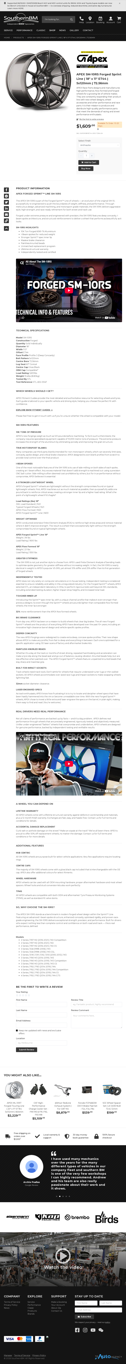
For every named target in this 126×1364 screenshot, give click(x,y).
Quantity (82, 151)
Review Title (77, 1000)
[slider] (69, 995)
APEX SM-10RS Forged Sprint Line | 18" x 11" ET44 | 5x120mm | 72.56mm (61, 38)
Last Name (21, 1010)
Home (7, 38)
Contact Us (56, 1311)
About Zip (56, 1308)
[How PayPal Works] (39, 1339)
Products (18, 38)
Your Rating (22, 992)
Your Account (58, 1305)
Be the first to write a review (91, 119)
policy (107, 1322)
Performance (24, 30)
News (62, 30)
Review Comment (80, 1010)
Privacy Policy (10, 1305)
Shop (52, 30)
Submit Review (26, 1050)
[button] (110, 20)
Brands (31, 1314)
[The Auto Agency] (108, 1357)
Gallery (74, 30)
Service (8, 30)
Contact (88, 30)
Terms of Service (12, 1302)
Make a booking (59, 1302)
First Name (21, 1000)
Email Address (23, 1021)
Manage (8, 1355)
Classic (40, 30)
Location (20, 1038)
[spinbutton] (86, 155)
